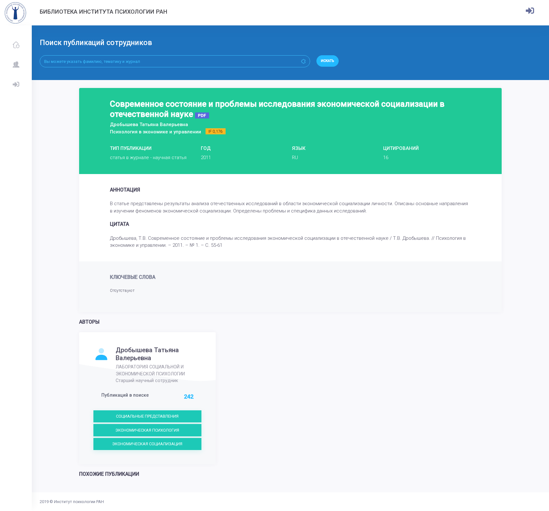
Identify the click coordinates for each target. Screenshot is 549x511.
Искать (327, 61)
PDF (202, 115)
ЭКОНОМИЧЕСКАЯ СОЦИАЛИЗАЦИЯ (147, 443)
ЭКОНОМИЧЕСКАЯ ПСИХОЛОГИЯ (147, 430)
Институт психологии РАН (79, 501)
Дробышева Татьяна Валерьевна (147, 353)
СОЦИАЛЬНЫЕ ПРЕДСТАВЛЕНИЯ (147, 416)
